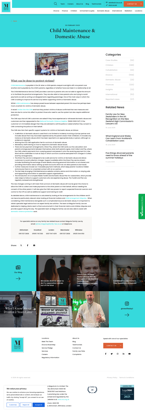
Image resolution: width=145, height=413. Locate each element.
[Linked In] (123, 353)
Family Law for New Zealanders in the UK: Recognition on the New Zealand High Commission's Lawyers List (119, 119)
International (117, 11)
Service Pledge (47, 348)
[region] (25, 397)
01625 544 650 (113, 5)
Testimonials (96, 4)
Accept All (38, 405)
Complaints (76, 354)
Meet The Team (47, 341)
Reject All (26, 405)
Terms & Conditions (126, 377)
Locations (138, 11)
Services (45, 351)
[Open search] (56, 4)
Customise (13, 405)
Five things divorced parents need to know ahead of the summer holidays (120, 155)
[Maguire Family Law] (6, 7)
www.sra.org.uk (63, 399)
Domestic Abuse (103, 11)
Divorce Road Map (48, 345)
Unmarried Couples (87, 11)
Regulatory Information (50, 357)
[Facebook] (105, 353)
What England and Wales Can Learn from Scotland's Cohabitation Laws (119, 138)
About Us (79, 4)
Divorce (56, 11)
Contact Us (76, 348)
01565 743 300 (37, 234)
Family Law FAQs (78, 351)
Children (74, 11)
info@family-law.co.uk (115, 2)
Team (63, 4)
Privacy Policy (112, 377)
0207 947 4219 (51, 234)
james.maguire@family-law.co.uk (49, 224)
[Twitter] (111, 353)
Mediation (128, 11)
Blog (87, 4)
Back (15, 21)
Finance (65, 11)
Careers (70, 4)
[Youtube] (129, 353)
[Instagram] (117, 353)
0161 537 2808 (24, 234)
